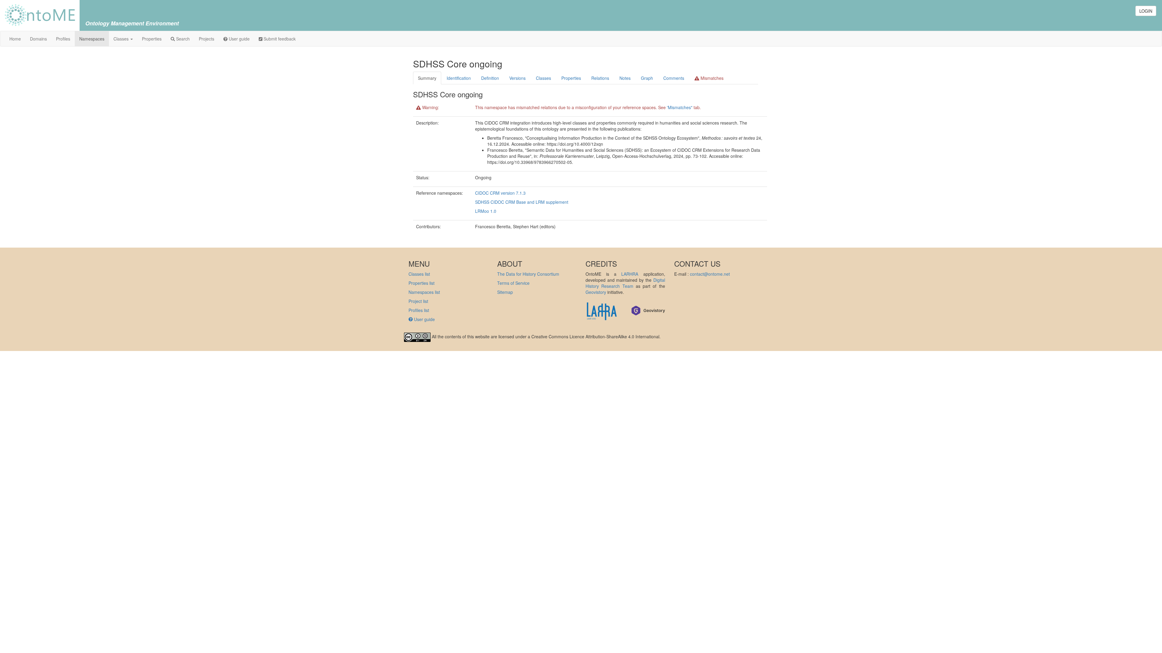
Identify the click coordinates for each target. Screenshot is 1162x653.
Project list (418, 301)
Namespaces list (424, 292)
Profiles (63, 39)
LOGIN (1145, 11)
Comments (673, 78)
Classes (121, 39)
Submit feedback (279, 39)
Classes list (419, 274)
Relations (600, 78)
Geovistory (596, 292)
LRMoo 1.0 (485, 211)
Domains (38, 39)
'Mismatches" (679, 107)
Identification (459, 78)
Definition (490, 78)
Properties (152, 39)
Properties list (422, 283)
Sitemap (505, 292)
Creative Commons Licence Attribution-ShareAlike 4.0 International (595, 336)
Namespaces (91, 39)
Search (182, 39)
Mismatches (711, 78)
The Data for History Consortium (528, 274)
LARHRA (629, 274)
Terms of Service (513, 283)
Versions (517, 78)
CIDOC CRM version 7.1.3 (500, 193)
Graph (647, 78)
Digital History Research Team (625, 283)
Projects (206, 39)
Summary (427, 78)
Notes (625, 78)
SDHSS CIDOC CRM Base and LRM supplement (521, 202)
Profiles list (419, 310)
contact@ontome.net (710, 274)
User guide (239, 39)
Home (15, 39)
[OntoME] (40, 14)
